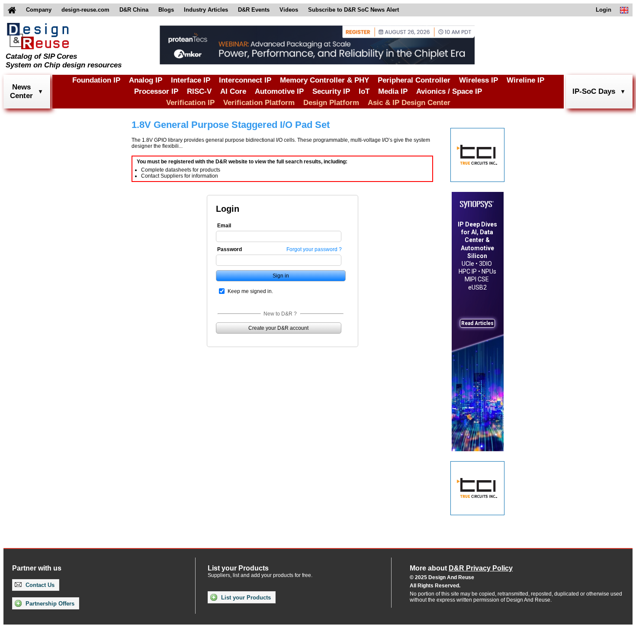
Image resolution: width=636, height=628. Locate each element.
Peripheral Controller (414, 80)
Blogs (166, 9)
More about (461, 568)
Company (38, 9)
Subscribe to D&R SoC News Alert (353, 9)
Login (603, 9)
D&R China (133, 9)
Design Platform (331, 103)
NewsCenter (21, 91)
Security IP (331, 91)
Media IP (393, 91)
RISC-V (199, 91)
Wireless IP (478, 80)
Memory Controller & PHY (324, 80)
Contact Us (39, 585)
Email (224, 226)
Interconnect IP (245, 80)
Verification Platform (259, 103)
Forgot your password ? (314, 249)
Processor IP (156, 91)
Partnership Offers (49, 603)
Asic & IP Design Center (409, 103)
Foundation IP (96, 80)
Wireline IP (525, 80)
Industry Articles (206, 9)
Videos (288, 9)
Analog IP (145, 80)
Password (229, 249)
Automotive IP (279, 91)
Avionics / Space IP (449, 91)
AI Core (233, 91)
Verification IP (190, 103)
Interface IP (190, 80)
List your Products (245, 597)
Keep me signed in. (250, 291)
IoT (364, 91)
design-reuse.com (85, 9)
